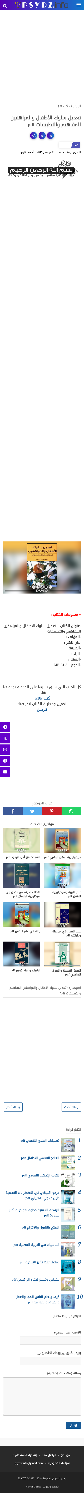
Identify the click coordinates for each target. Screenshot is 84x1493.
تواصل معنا (49, 1455)
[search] (5, 6)
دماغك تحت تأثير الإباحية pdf (39, 1262)
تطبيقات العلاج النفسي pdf (39, 1140)
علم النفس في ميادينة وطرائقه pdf (66, 933)
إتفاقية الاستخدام (26, 1455)
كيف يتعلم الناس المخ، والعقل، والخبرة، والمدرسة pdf (36, 1299)
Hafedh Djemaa (33, 1486)
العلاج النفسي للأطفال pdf (40, 1158)
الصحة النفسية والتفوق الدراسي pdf (66, 973)
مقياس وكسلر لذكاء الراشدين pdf (35, 1279)
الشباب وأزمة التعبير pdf (25, 971)
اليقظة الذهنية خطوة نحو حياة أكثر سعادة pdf (34, 1213)
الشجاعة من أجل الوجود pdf (23, 857)
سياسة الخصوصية (59, 1463)
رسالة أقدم (13, 1107)
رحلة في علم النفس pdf (25, 931)
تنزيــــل (42, 709)
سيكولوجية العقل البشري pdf (62, 857)
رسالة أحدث (71, 1107)
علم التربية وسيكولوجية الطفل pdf (66, 894)
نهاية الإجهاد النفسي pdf (40, 1175)
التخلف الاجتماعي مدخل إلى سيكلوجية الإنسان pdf (23, 894)
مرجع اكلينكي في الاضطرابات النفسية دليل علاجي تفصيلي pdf (32, 1195)
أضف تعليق (27, 152)
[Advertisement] (42, 56)
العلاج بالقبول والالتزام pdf (40, 1227)
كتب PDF (42, 698)
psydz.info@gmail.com (29, 1463)
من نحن (65, 1455)
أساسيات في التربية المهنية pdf (36, 1245)
